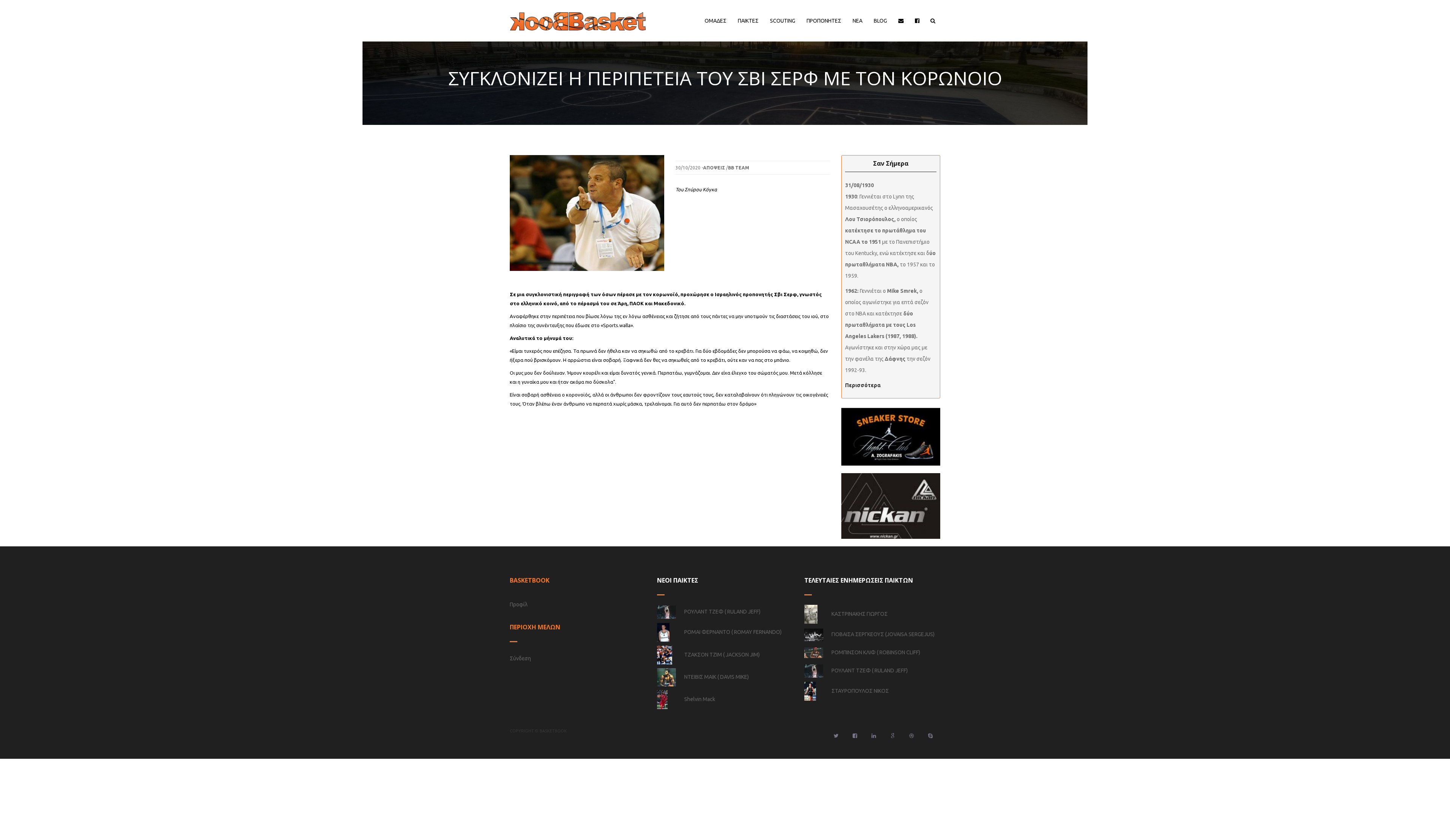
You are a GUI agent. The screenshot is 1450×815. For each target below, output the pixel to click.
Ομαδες (716, 21)
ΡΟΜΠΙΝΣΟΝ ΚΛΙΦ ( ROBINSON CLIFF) (875, 652)
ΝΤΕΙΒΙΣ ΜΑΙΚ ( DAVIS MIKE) (716, 677)
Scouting (782, 21)
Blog (880, 21)
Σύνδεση (520, 658)
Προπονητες (824, 21)
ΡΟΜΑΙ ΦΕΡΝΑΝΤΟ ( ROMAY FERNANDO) (733, 632)
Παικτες (748, 21)
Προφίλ (519, 604)
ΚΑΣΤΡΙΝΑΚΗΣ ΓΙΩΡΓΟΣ (859, 614)
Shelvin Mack (699, 699)
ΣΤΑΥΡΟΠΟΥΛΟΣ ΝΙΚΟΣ (860, 691)
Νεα (857, 21)
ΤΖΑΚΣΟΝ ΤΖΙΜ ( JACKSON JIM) (722, 655)
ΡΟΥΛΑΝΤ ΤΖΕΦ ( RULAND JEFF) (722, 612)
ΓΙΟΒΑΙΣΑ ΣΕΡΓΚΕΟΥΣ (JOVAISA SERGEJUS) (883, 634)
